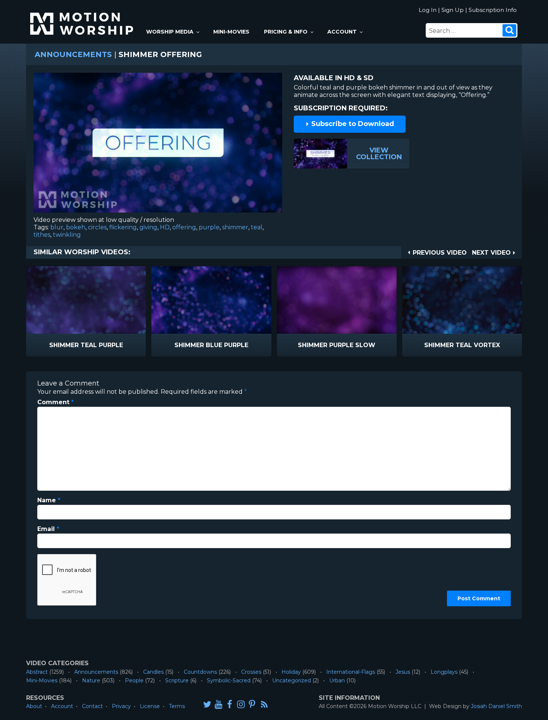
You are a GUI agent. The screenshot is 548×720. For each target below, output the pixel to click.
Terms (177, 706)
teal (256, 227)
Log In (428, 9)
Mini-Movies (231, 31)
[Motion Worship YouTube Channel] (218, 704)
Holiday (291, 672)
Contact (92, 706)
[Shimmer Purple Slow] (337, 300)
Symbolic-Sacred (229, 680)
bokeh (75, 227)
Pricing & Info (286, 31)
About (34, 706)
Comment (55, 402)
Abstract (37, 672)
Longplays (444, 672)
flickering (123, 227)
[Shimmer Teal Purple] (86, 300)
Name (48, 500)
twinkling (67, 234)
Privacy (121, 706)
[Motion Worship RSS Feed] (264, 704)
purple (209, 227)
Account (342, 31)
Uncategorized (291, 680)
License (150, 706)
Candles (153, 672)
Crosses (251, 672)
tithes (42, 234)
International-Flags (350, 672)
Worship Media (169, 31)
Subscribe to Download (351, 124)
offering (184, 227)
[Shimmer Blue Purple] (211, 300)
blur (56, 227)
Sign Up (452, 9)
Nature (91, 680)
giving (148, 227)
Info (54, 345)
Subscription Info (493, 9)
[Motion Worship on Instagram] (240, 704)
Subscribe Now (105, 345)
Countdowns (200, 672)
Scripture (177, 680)
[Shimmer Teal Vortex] (462, 300)
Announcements (73, 54)
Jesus (403, 672)
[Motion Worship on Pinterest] (252, 704)
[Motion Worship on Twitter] (207, 704)
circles (97, 227)
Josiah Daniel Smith (496, 706)
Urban (337, 680)
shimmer (235, 227)
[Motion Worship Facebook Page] (229, 704)
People (134, 680)
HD (165, 227)
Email (48, 528)
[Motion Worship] (82, 17)
